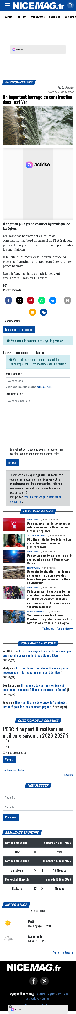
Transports (33, 568)
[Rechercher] (69, 5)
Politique (54, 17)
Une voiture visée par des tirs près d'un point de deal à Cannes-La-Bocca (50, 559)
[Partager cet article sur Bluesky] (52, 300)
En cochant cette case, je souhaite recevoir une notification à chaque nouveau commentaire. (36, 451)
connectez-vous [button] (44, 387)
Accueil (9, 17)
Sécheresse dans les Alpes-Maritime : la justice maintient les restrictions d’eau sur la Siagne (49, 619)
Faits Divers (38, 17)
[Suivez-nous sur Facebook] (32, 983)
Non (7, 746)
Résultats (68, 774)
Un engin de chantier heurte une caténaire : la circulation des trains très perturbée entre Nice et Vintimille (48, 577)
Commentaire (14, 394)
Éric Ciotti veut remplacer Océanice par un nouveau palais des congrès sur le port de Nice (36, 670)
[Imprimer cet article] (67, 300)
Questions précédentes (13, 770)
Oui (7, 741)
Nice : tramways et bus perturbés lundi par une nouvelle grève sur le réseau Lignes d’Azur (37, 653)
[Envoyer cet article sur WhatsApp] (41, 300)
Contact (46, 998)
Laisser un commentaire (18, 329)
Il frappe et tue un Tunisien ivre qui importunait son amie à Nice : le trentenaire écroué (34, 687)
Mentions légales (46, 994)
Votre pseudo (14, 374)
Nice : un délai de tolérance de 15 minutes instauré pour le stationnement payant (35, 704)
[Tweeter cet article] (19, 300)
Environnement (19, 82)
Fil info (22, 17)
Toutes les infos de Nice (56, 628)
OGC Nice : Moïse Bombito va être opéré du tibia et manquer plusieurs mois (49, 543)
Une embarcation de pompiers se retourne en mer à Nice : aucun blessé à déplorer (48, 527)
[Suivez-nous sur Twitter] (43, 983)
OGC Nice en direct (37, 535)
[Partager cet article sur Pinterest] (30, 300)
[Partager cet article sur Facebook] (8, 300)
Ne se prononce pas (16, 752)
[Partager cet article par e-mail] (32, 312)
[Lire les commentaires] (43, 312)
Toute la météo (61, 953)
